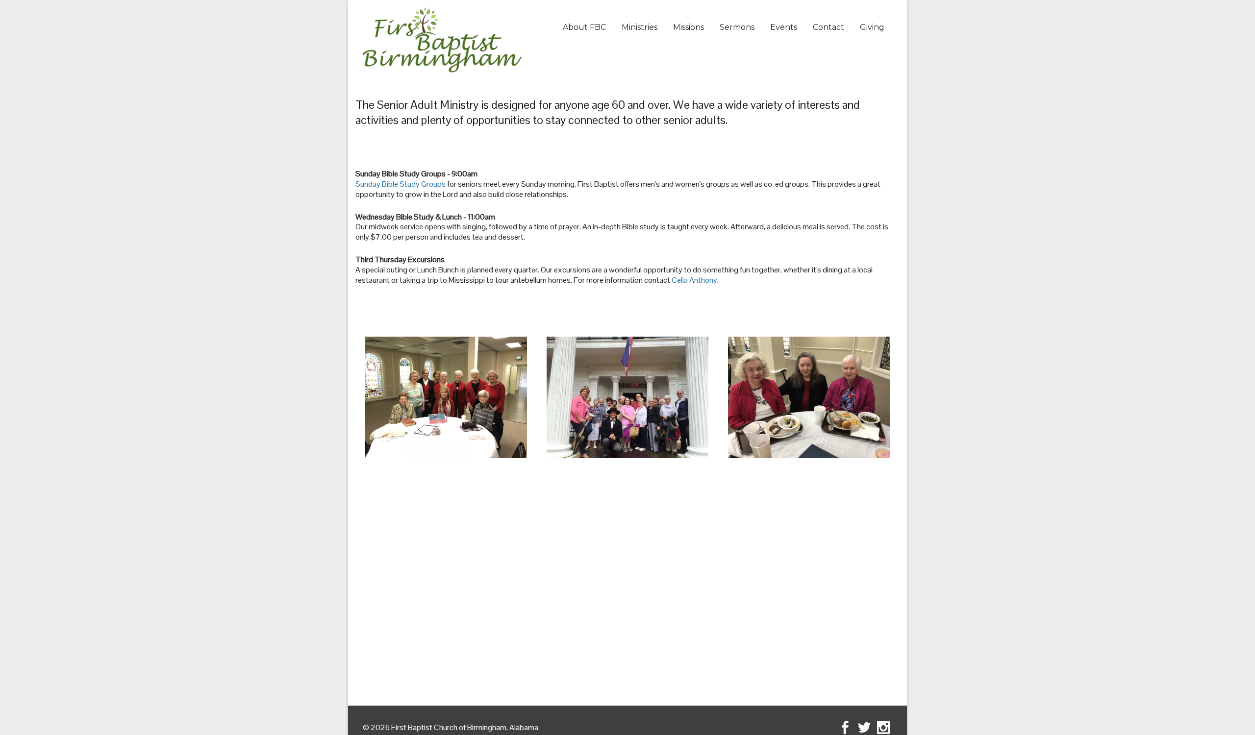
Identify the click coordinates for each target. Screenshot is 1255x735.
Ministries (639, 27)
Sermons (737, 27)
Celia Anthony (694, 280)
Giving (872, 27)
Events (783, 27)
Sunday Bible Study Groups (400, 184)
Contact (828, 27)
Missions (688, 27)
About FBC (584, 27)
